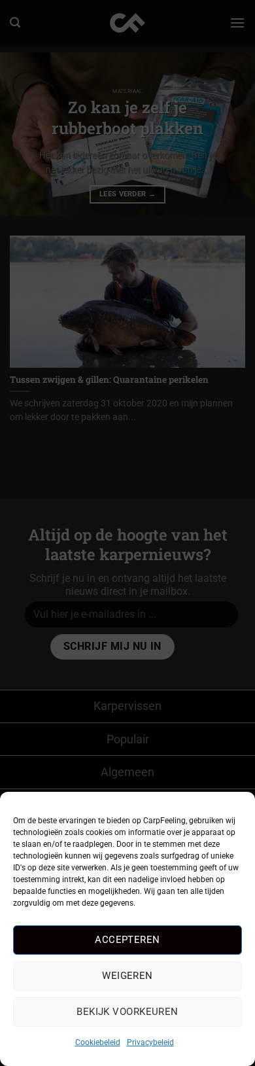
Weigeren (127, 976)
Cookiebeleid (97, 1042)
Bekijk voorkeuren (127, 1012)
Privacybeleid (150, 1042)
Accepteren (127, 940)
